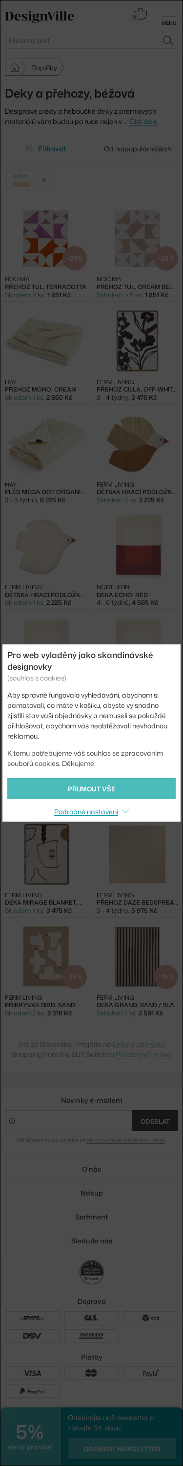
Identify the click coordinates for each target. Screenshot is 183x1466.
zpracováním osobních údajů (126, 1140)
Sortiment (91, 1216)
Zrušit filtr (44, 180)
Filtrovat (52, 148)
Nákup (92, 1193)
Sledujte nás (91, 1240)
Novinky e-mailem (91, 1100)
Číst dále (143, 121)
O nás (91, 1169)
